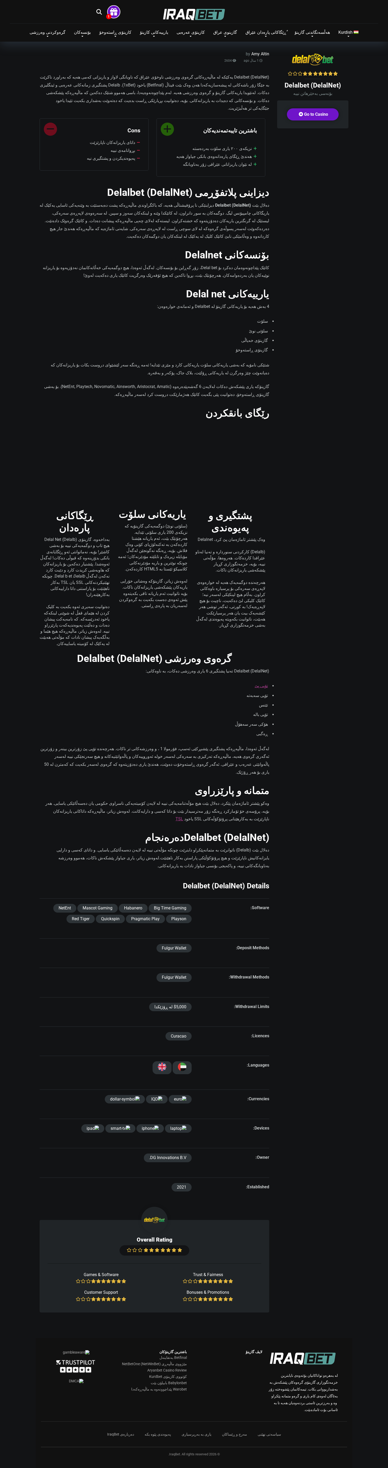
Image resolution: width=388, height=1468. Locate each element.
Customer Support (101, 1292)
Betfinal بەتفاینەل (173, 1357)
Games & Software (101, 1274)
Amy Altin (260, 53)
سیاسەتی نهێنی (269, 1434)
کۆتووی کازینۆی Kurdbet (168, 1376)
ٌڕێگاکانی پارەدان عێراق (265, 32)
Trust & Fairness (208, 1274)
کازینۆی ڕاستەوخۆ (115, 32)
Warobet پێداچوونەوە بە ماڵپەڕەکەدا (159, 1389)
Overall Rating (154, 1239)
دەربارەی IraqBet (120, 1434)
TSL (179, 818)
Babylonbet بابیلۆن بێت (169, 1383)
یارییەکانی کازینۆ (154, 32)
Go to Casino (315, 114)
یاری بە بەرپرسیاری (196, 1434)
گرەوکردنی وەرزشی (47, 32)
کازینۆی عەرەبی (191, 32)
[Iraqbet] (194, 14)
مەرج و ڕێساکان (234, 1434)
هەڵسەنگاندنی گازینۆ (312, 32)
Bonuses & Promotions (208, 1292)
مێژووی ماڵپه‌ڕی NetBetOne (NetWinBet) (154, 1364)
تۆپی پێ (261, 685)
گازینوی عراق (225, 32)
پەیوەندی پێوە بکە (158, 1434)
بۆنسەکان (82, 32)
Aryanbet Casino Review (167, 1370)
